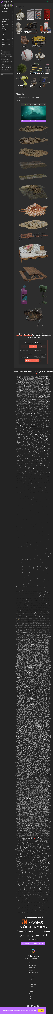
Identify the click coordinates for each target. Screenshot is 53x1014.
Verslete (8, 67)
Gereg (3, 69)
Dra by (32, 977)
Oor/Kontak (32, 967)
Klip (2, 56)
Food (2, 61)
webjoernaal (32, 970)
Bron (32, 982)
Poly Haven (8, 2)
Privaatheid (32, 993)
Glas (10, 56)
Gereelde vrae (32, 965)
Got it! (41, 1010)
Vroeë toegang (38, 349)
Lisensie (31, 991)
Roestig (3, 67)
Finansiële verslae (33, 1001)
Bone (10, 61)
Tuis (30, 962)
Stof (6, 58)
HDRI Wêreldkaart (33, 972)
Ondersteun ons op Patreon (23, 335)
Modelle (20, 93)
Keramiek (8, 55)
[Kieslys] (51, 1)
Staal (8, 53)
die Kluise (30, 354)
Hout (2, 51)
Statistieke (33, 984)
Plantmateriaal (4, 62)
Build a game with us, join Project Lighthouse (33, 120)
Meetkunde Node (6, 70)
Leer (2, 58)
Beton (6, 56)
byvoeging (43, 354)
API (30, 996)
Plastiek (3, 55)
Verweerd (8, 65)
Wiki (32, 979)
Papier (3, 59)
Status (32, 987)
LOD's (9, 69)
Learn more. (34, 1010)
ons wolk (26, 357)
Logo (30, 998)
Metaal (8, 51)
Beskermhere (28, 372)
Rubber (8, 59)
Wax (6, 61)
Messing (3, 53)
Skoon (3, 65)
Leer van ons (38, 356)
